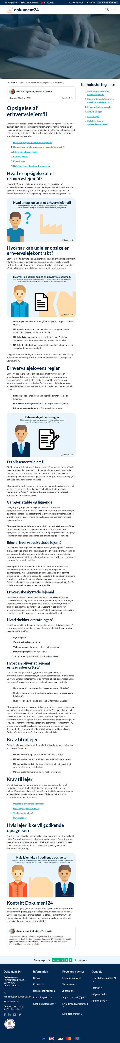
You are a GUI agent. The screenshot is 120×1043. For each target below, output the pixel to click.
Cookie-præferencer (43, 1003)
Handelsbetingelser (43, 990)
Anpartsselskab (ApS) (73, 997)
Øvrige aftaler (20, 817)
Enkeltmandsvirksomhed (74, 1003)
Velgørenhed (98, 994)
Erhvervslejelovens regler (25, 151)
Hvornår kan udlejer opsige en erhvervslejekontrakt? (38, 147)
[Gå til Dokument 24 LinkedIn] (9, 1014)
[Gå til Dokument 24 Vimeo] (19, 1014)
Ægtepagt (67, 990)
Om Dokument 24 (75, 2)
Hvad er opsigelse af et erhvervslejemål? (32, 142)
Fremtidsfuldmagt (71, 977)
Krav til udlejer (20, 156)
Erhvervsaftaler (33, 83)
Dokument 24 (12, 83)
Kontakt (91, 2)
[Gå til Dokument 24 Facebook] (5, 1014)
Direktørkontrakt (71, 1013)
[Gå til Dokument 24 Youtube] (14, 1014)
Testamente (68, 984)
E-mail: (16, 995)
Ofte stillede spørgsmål (104, 977)
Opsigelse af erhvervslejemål (53, 83)
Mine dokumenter (107, 2)
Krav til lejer (19, 161)
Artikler (22, 83)
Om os (36, 977)
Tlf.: (11, 1001)
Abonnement (98, 1000)
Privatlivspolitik (41, 997)
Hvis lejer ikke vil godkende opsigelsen (31, 166)
